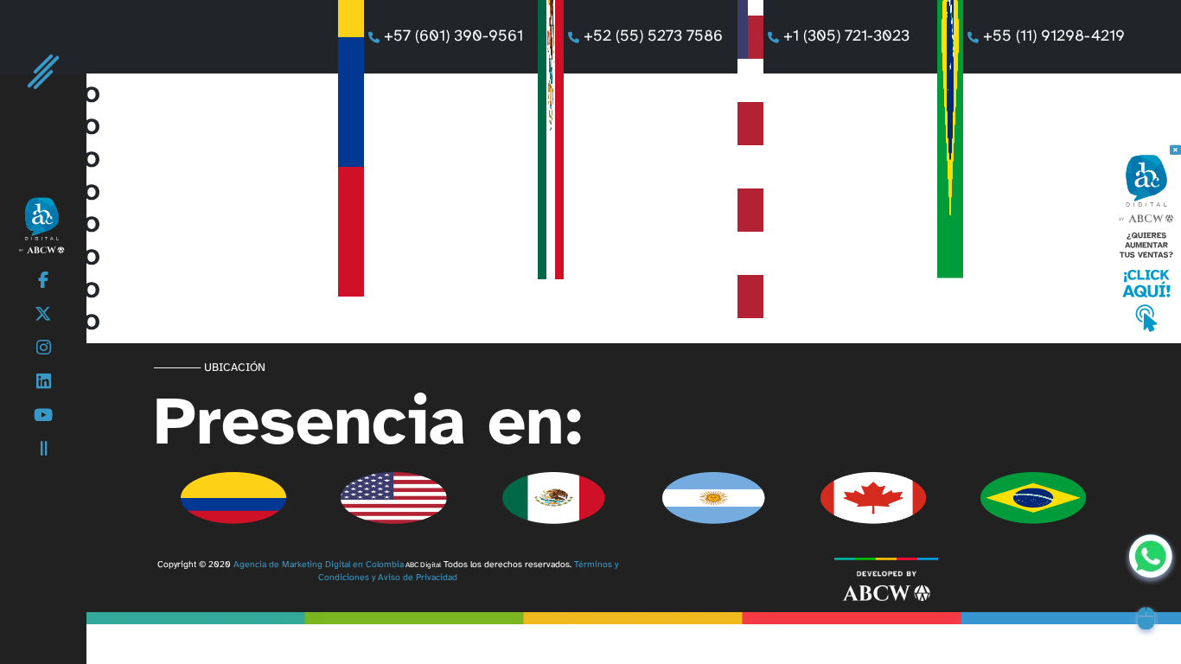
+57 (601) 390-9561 (453, 37)
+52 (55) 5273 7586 (653, 37)
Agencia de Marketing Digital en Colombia (318, 565)
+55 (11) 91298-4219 (1054, 37)
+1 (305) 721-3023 (853, 37)
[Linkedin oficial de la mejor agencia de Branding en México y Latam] (43, 383)
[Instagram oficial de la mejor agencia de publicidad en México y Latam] (43, 349)
